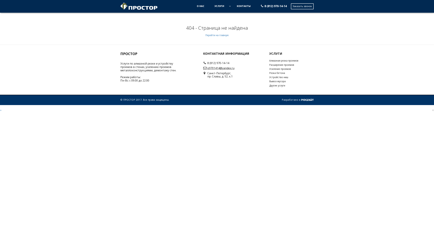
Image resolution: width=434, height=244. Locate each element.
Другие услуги (277, 85)
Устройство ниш (278, 77)
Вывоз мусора (277, 81)
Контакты (244, 6)
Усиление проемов (280, 68)
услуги (219, 6)
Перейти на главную (217, 35)
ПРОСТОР (128, 54)
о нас (200, 6)
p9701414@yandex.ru (220, 68)
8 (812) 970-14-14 (275, 6)
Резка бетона (277, 73)
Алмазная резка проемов (283, 60)
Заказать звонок (302, 6)
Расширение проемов (281, 64)
